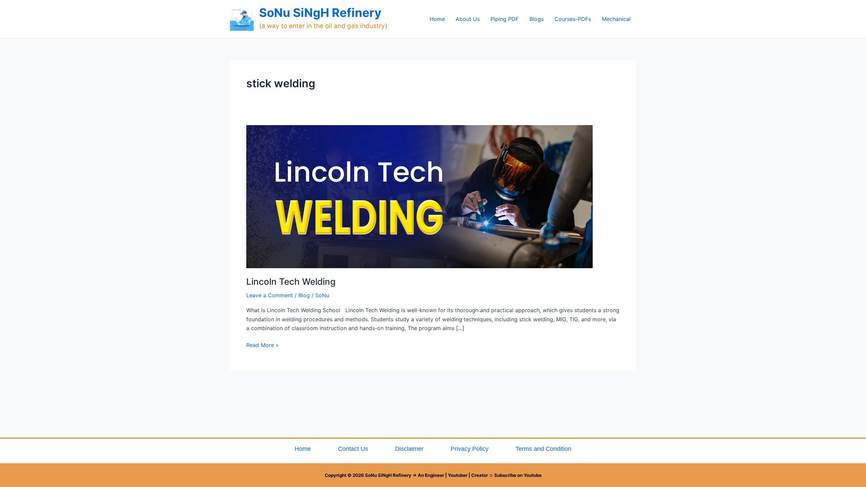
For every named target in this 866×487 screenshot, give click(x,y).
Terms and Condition (543, 448)
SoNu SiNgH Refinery (320, 12)
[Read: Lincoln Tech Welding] (419, 196)
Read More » (262, 344)
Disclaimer (409, 448)
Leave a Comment (269, 295)
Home (303, 448)
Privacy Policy (469, 448)
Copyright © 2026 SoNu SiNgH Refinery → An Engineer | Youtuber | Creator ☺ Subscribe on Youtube (433, 475)
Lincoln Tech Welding (291, 281)
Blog (304, 295)
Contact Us (353, 448)
